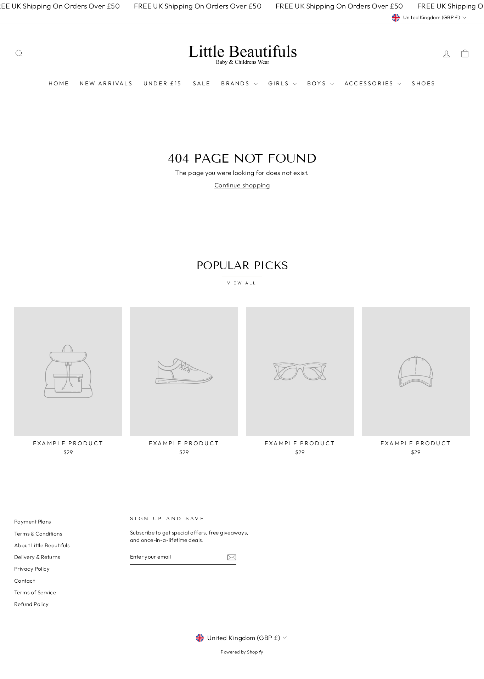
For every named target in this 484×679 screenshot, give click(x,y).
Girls (279, 83)
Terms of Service (35, 592)
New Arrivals (106, 83)
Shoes (423, 83)
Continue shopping (242, 185)
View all (242, 282)
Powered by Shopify (242, 652)
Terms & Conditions (38, 533)
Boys (317, 83)
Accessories (370, 83)
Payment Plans (32, 521)
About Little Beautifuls (41, 545)
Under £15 (162, 83)
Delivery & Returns (37, 557)
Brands (236, 83)
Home (59, 83)
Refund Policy (31, 604)
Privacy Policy (32, 568)
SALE (202, 83)
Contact (24, 580)
